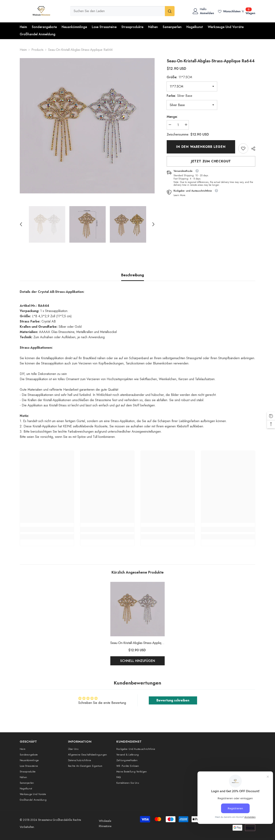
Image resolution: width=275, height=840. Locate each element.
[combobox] (117, 11)
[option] (87, 125)
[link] (243, 148)
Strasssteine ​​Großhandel (52, 820)
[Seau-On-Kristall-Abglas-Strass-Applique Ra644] (137, 609)
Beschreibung (132, 275)
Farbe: (179, 95)
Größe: (179, 77)
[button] (21, 224)
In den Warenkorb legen (201, 146)
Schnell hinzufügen (137, 660)
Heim (23, 49)
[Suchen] (122, 11)
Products (37, 49)
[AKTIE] (251, 148)
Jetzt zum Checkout (211, 161)
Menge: (172, 116)
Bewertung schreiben (172, 700)
